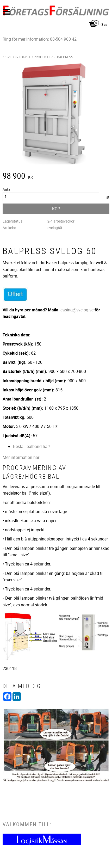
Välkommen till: (27, 824)
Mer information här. (21, 457)
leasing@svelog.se (76, 310)
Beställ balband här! (31, 446)
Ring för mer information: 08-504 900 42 (40, 39)
